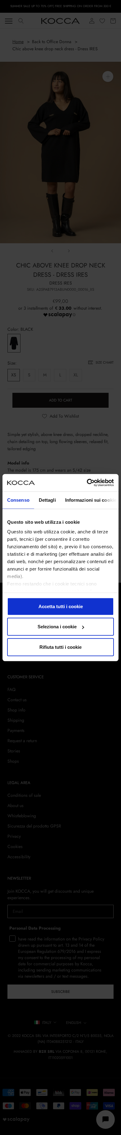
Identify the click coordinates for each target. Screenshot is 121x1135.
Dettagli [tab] (47, 499)
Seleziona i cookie (57, 626)
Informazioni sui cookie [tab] (90, 499)
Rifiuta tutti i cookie (60, 646)
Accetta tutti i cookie (60, 606)
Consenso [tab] (18, 499)
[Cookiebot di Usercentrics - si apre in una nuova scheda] (87, 483)
